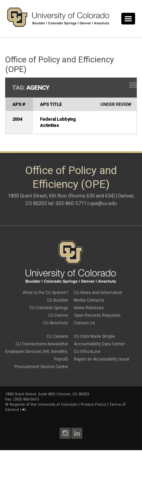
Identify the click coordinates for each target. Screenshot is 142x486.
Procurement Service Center (41, 366)
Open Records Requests (97, 315)
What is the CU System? (45, 292)
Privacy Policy (93, 404)
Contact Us (84, 323)
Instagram (65, 433)
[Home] (58, 25)
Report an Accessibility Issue (101, 359)
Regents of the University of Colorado (44, 404)
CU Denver (58, 315)
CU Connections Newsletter (42, 344)
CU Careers (57, 336)
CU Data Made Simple (94, 336)
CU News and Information (98, 292)
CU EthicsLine (87, 351)
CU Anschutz (55, 323)
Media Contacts (89, 300)
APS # (18, 104)
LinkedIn (76, 433)
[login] (23, 409)
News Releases (89, 307)
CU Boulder (57, 300)
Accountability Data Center (99, 344)
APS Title (51, 104)
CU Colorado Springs (48, 307)
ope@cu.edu (103, 203)
